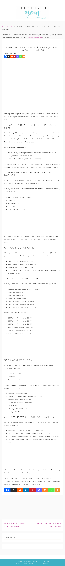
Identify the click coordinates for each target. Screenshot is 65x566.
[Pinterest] (14, 56)
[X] (8, 56)
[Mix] (45, 490)
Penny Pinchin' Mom (32, 12)
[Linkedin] (26, 490)
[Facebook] (5, 56)
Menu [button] (32, 2)
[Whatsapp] (20, 56)
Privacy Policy (20, 563)
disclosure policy (35, 38)
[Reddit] (11, 56)
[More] (24, 56)
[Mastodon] (17, 56)
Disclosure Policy (33, 563)
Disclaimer (46, 563)
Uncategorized (7, 26)
